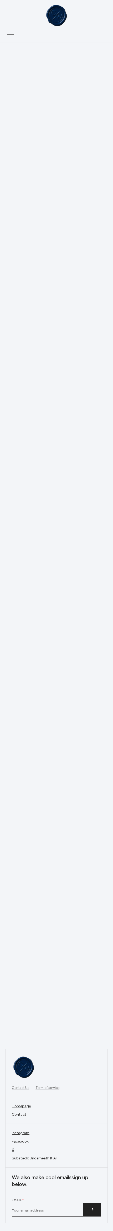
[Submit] (92, 1210)
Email (17, 1200)
